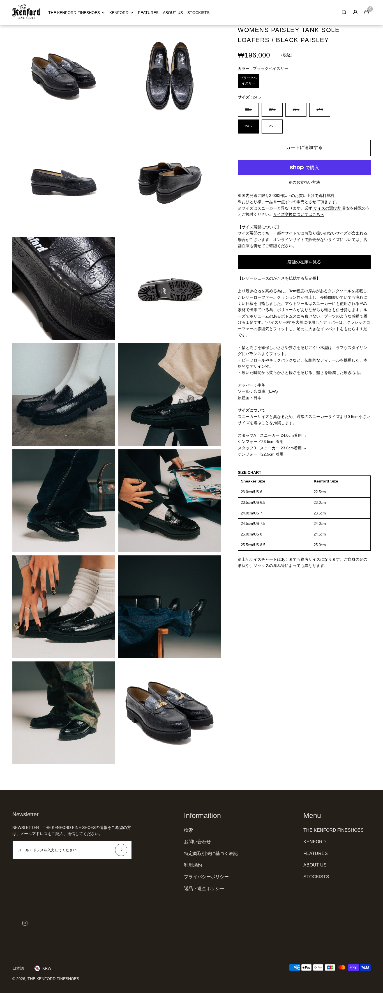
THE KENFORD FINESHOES (74, 12)
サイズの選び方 (327, 208)
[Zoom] (106, 33)
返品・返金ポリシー (204, 888)
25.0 (272, 126)
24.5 (248, 126)
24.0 (320, 109)
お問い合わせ (197, 841)
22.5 (248, 109)
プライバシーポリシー (206, 876)
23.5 (296, 109)
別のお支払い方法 (304, 182)
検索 (188, 830)
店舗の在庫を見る (304, 261)
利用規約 (193, 865)
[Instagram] (25, 923)
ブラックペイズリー (248, 80)
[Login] (355, 12)
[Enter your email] (121, 850)
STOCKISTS (198, 12)
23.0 (272, 109)
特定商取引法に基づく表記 (211, 853)
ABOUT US (173, 12)
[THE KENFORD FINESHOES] (26, 17)
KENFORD (118, 12)
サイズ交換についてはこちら (298, 214)
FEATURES (148, 12)
